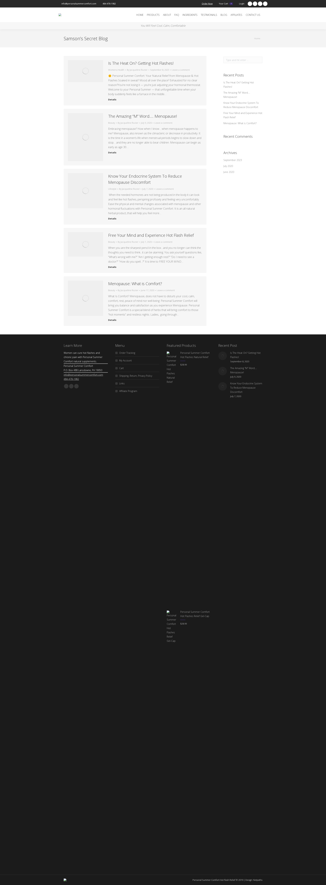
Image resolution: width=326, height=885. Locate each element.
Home (257, 38)
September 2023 (232, 160)
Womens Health (116, 69)
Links (122, 383)
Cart (121, 368)
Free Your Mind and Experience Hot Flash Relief (151, 235)
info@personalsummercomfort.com (78, 3)
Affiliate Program (128, 391)
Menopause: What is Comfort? (135, 283)
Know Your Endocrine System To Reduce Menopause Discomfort (145, 179)
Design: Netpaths (253, 879)
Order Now (207, 3)
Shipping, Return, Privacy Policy (135, 375)
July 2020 (228, 166)
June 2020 (228, 172)
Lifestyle (112, 188)
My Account (125, 360)
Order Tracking (127, 352)
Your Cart (225, 3)
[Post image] (222, 356)
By (137, 69)
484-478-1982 (109, 3)
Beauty (111, 122)
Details (112, 99)
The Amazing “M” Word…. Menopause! (142, 116)
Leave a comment (181, 69)
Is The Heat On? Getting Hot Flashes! (141, 63)
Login (241, 3)
